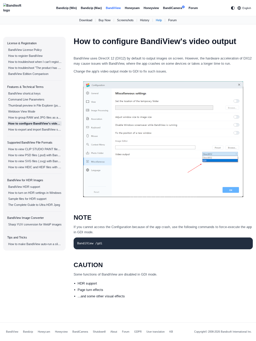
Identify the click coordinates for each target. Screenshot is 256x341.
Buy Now (105, 20)
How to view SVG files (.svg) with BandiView (35, 161)
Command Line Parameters (26, 99)
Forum (193, 8)
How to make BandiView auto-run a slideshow (35, 244)
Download (85, 20)
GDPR (138, 331)
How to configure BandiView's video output (35, 123)
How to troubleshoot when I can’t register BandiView (35, 61)
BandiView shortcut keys (24, 93)
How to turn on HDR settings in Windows (34, 192)
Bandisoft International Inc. (236, 331)
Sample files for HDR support (27, 198)
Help (159, 20)
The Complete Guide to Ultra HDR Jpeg (34, 204)
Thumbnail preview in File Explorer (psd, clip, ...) (35, 105)
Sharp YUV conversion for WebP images (35, 224)
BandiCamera (173, 8)
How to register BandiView (25, 55)
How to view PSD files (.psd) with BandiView (35, 155)
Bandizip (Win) (66, 8)
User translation (155, 331)
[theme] (233, 8)
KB (171, 331)
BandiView (113, 8)
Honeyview (151, 8)
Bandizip (28, 331)
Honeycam (132, 8)
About (113, 331)
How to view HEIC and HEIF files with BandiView (35, 167)
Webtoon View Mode (21, 111)
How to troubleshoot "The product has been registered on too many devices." (35, 67)
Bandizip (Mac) (91, 8)
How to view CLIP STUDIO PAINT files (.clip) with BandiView (35, 149)
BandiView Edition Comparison (28, 73)
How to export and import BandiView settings (35, 129)
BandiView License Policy (25, 49)
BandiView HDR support (24, 186)
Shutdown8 (99, 331)
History (144, 20)
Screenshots (125, 20)
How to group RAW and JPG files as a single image (35, 117)
